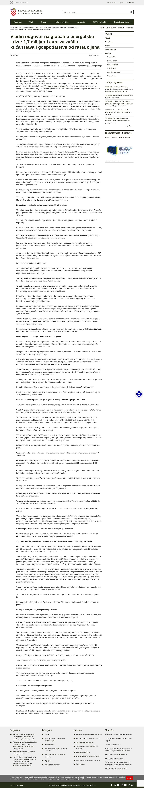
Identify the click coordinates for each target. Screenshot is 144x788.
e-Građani (130, 2)
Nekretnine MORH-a (83, 752)
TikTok (129, 785)
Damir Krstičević (112, 64)
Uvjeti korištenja (90, 785)
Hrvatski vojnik (49, 744)
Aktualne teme (111, 27)
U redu (129, 778)
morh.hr (108, 137)
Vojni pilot (48, 761)
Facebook (111, 785)
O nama (43, 22)
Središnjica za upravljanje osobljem (88, 760)
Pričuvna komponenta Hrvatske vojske (89, 734)
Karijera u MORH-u (61, 22)
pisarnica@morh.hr (123, 751)
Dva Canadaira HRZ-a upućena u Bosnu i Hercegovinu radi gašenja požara (117, 121)
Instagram (122, 785)
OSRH (47, 734)
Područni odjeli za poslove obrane (87, 738)
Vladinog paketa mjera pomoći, (56, 86)
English (121, 2)
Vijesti (31, 22)
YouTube (125, 785)
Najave (107, 45)
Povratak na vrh (18, 785)
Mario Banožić (112, 61)
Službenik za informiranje (84, 742)
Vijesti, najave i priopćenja (33, 27)
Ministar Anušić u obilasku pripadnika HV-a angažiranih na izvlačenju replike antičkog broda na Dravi (119, 104)
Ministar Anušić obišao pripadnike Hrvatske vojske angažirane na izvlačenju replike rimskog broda (119, 89)
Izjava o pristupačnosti (52, 764)
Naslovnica (18, 22)
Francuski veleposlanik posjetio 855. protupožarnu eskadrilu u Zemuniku (118, 112)
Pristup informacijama (121, 22)
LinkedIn (132, 785)
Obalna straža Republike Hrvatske (87, 756)
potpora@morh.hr (125, 764)
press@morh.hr (119, 758)
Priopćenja (46, 27)
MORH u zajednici (99, 22)
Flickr (118, 785)
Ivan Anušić (111, 57)
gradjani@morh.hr (121, 754)
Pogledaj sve (129, 126)
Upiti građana (80, 764)
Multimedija (81, 22)
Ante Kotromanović (113, 72)
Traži (131, 12)
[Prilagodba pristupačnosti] (139, 394)
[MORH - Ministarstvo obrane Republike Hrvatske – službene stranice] (35, 12)
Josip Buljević (111, 68)
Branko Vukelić (112, 76)
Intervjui (121, 27)
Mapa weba (111, 2)
